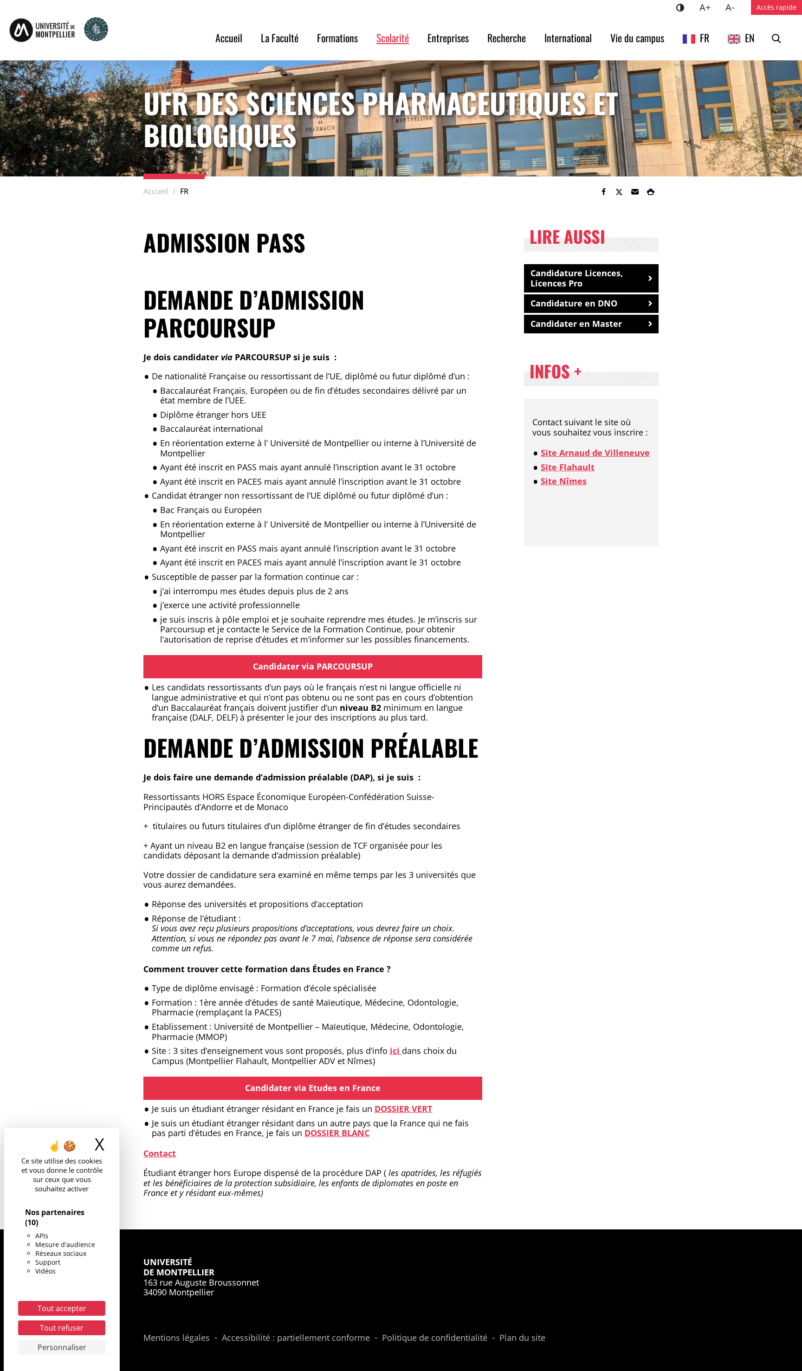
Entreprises (448, 37)
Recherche (506, 37)
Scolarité (392, 37)
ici (396, 1050)
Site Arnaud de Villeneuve (595, 452)
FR (704, 37)
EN (750, 37)
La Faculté (279, 37)
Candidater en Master (576, 323)
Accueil (228, 37)
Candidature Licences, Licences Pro (576, 278)
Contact (159, 1153)
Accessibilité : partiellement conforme (296, 1338)
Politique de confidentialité (434, 1338)
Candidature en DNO (573, 303)
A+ (708, 6)
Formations (337, 37)
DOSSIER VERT (403, 1108)
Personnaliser (62, 1347)
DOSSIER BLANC (336, 1132)
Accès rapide (776, 7)
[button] (635, 192)
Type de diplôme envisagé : (206, 988)
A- (733, 6)
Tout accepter (62, 1308)
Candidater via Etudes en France (313, 1087)
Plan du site (522, 1338)
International (568, 37)
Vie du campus (637, 37)
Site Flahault (568, 467)
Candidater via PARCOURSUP (313, 666)
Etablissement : (183, 1027)
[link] (603, 192)
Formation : (175, 1003)
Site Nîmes (564, 481)
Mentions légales (176, 1338)
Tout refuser (62, 1328)
